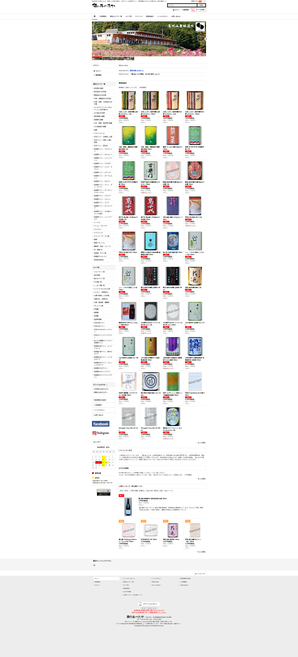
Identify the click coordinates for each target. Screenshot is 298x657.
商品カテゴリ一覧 (129, 583)
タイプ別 (126, 586)
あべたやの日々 (156, 586)
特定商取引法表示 (100, 400)
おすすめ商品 (127, 593)
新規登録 (186, 9)
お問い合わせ (98, 415)
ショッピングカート (129, 579)
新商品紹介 (127, 589)
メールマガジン (99, 410)
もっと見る (201, 444)
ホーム (97, 579)
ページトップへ (201, 575)
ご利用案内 (98, 405)
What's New (155, 583)
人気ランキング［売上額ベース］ (133, 596)
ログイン (176, 9)
